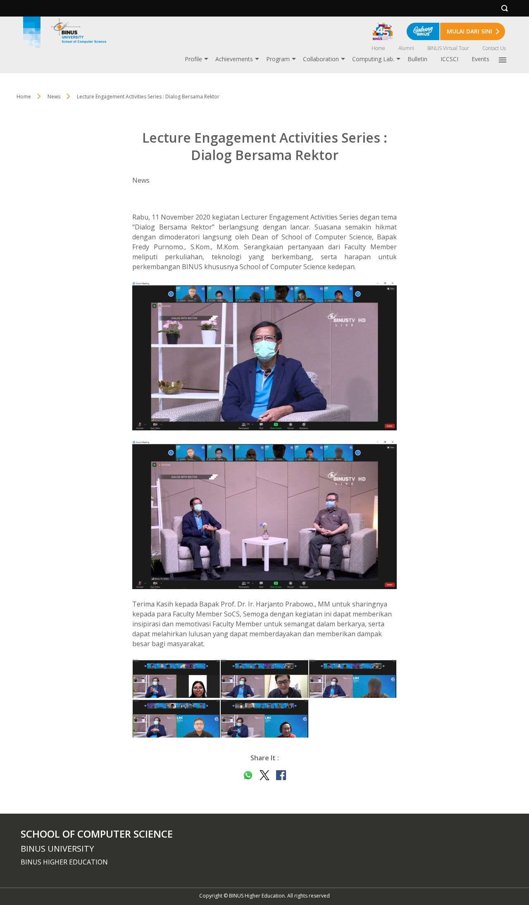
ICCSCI (449, 59)
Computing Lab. (373, 59)
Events (480, 59)
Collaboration (321, 59)
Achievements (234, 59)
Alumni (406, 48)
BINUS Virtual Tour (448, 48)
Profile (193, 59)
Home (378, 48)
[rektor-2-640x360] (264, 514)
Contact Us (494, 48)
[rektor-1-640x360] (264, 356)
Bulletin (417, 59)
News (54, 96)
